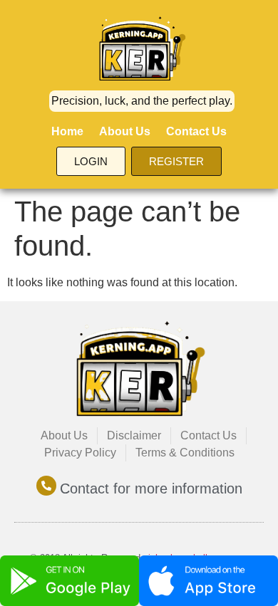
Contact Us (196, 131)
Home (67, 131)
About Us (124, 131)
